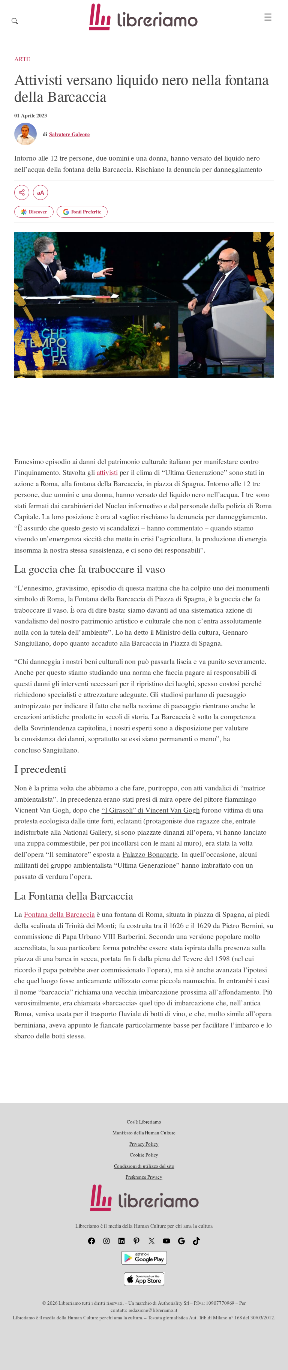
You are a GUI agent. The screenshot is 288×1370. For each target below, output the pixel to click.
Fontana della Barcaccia (59, 914)
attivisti (107, 472)
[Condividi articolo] (21, 192)
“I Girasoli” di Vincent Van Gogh (151, 810)
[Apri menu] (268, 17)
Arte (22, 58)
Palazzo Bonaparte (150, 854)
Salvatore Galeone (69, 134)
